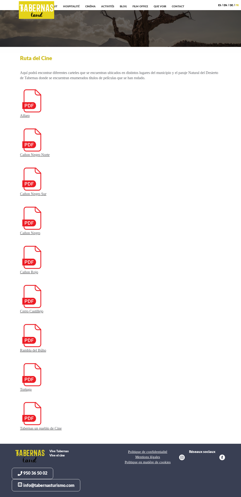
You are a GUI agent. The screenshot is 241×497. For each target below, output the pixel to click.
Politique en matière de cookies (148, 462)
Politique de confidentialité (147, 452)
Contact (178, 6)
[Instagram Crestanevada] (182, 458)
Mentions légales (147, 457)
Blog (123, 6)
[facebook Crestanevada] (222, 458)
